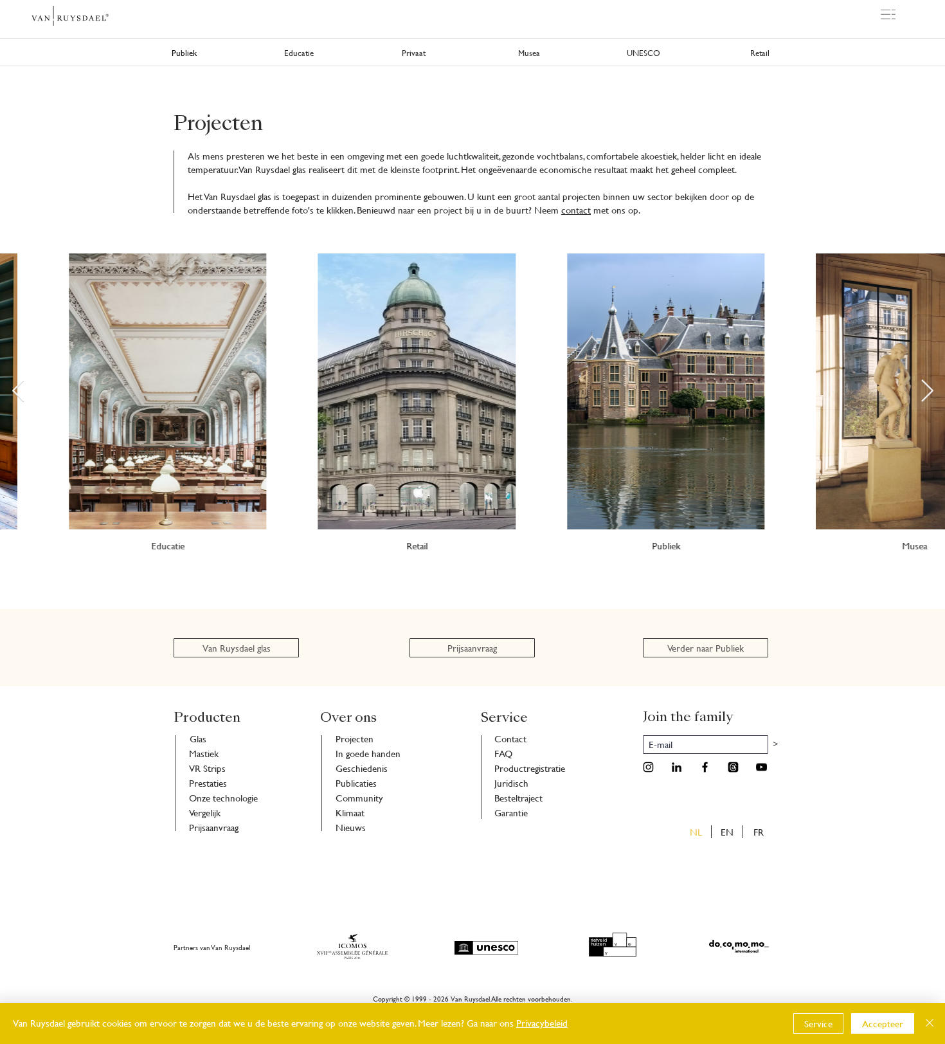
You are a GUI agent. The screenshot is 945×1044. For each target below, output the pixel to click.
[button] (888, 14)
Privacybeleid (542, 1023)
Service (818, 1023)
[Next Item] (927, 391)
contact (576, 210)
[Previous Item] (18, 391)
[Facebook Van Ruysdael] (705, 767)
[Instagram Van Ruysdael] (648, 767)
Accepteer (882, 1023)
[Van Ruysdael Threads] (733, 767)
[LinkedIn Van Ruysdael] (676, 767)
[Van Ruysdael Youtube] (761, 767)
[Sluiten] (929, 1023)
